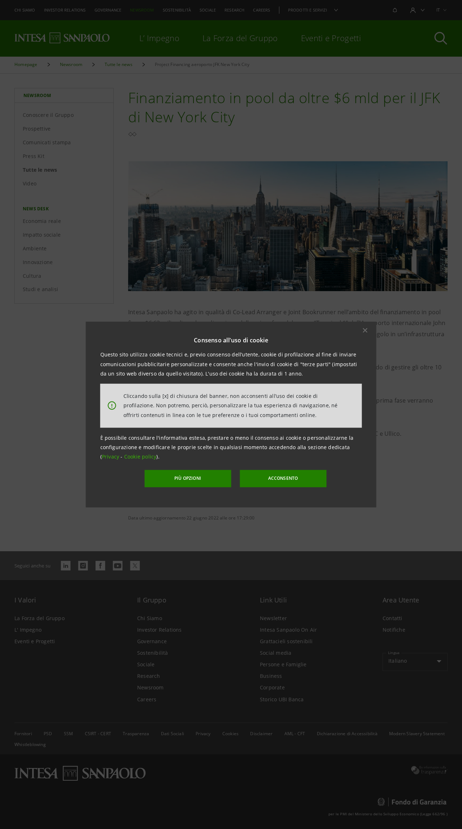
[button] (365, 330)
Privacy (111, 456)
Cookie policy (140, 456)
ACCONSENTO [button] (283, 478)
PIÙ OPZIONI (187, 478)
